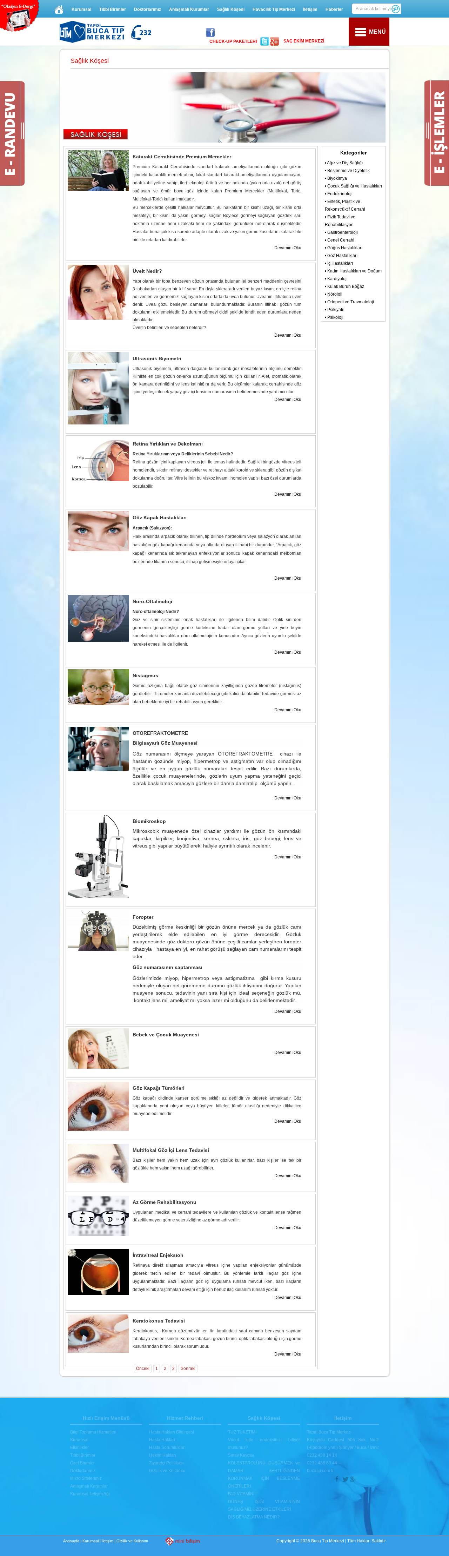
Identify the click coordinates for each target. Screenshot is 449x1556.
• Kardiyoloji (336, 278)
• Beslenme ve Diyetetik (347, 170)
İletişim (310, 9)
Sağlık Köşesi (230, 9)
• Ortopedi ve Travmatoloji (349, 301)
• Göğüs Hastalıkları (343, 247)
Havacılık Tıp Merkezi (274, 9)
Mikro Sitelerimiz (86, 1478)
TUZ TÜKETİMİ (242, 1432)
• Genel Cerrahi (339, 240)
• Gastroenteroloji (341, 232)
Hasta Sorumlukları (167, 1447)
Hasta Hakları (162, 1439)
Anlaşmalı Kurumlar (189, 9)
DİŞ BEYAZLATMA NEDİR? (254, 1517)
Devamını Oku (287, 247)
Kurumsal (81, 9)
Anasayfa (71, 1541)
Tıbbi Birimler (112, 9)
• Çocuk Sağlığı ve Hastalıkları (353, 186)
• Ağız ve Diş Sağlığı (344, 162)
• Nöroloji (333, 294)
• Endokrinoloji (339, 193)
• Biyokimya (336, 178)
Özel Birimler (82, 1463)
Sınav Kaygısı (241, 1455)
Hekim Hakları (162, 1455)
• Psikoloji (334, 317)
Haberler (334, 9)
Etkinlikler (79, 1447)
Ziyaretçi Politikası (166, 1463)
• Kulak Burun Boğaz (344, 286)
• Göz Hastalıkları (341, 255)
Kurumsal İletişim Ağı (90, 1493)
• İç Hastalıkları (339, 263)
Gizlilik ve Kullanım (167, 1470)
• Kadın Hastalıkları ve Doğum (353, 271)
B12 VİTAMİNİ (241, 1493)
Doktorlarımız (147, 9)
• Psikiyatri (334, 309)
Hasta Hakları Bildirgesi (171, 1432)
